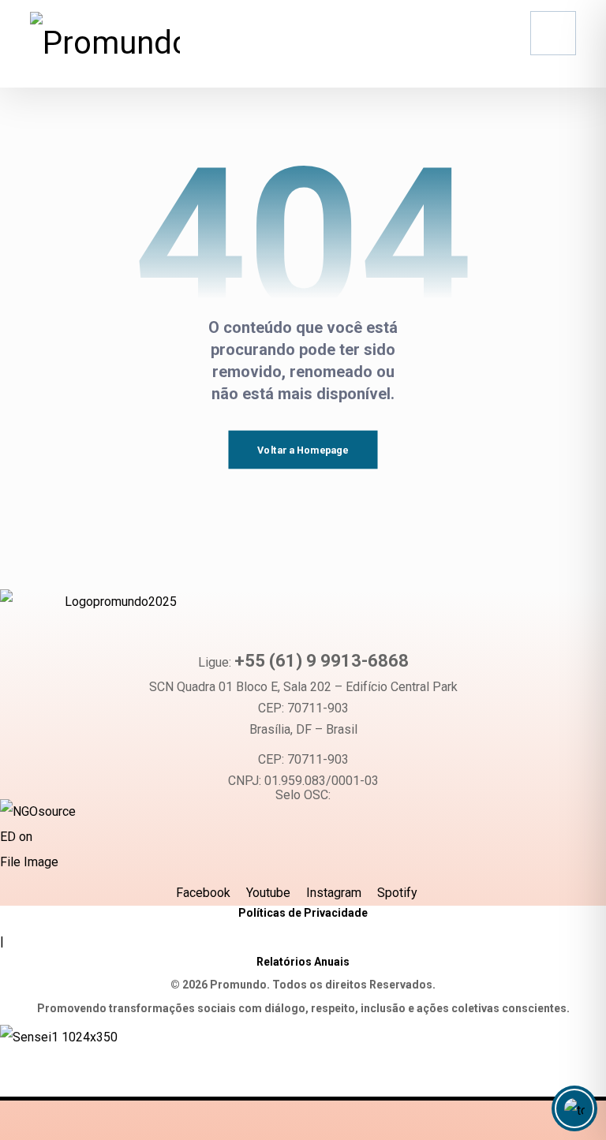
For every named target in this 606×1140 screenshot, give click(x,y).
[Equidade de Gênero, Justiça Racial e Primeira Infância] (105, 43)
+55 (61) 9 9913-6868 (321, 661)
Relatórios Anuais (303, 961)
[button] (553, 33)
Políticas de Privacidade (303, 912)
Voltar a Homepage (302, 449)
